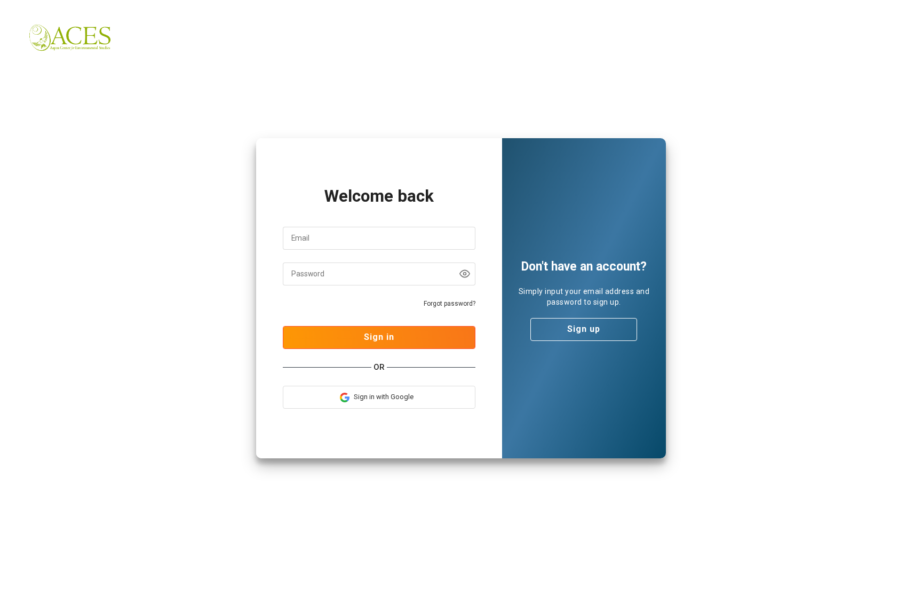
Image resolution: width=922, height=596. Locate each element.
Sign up (583, 329)
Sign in (379, 337)
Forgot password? (449, 303)
